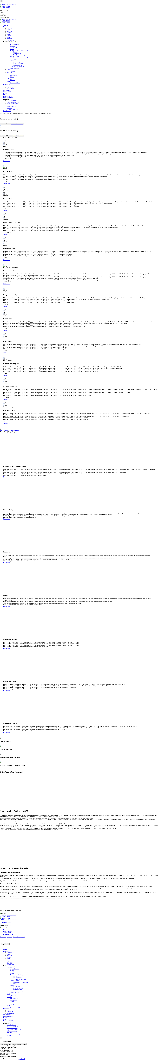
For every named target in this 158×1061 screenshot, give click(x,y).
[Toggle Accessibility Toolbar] (1, 1038)
